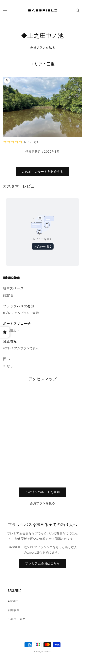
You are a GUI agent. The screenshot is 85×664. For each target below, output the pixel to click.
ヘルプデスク (16, 619)
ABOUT (13, 601)
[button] (5, 10)
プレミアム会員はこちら (42, 563)
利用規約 (13, 610)
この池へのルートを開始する (42, 171)
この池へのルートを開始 (42, 492)
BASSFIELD (46, 652)
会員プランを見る (42, 47)
